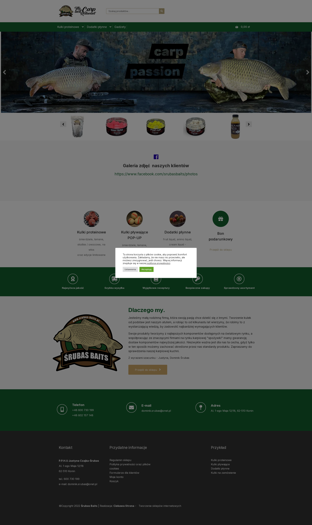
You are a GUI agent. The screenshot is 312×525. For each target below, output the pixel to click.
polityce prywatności (158, 263)
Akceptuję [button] (146, 269)
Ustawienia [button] (130, 269)
